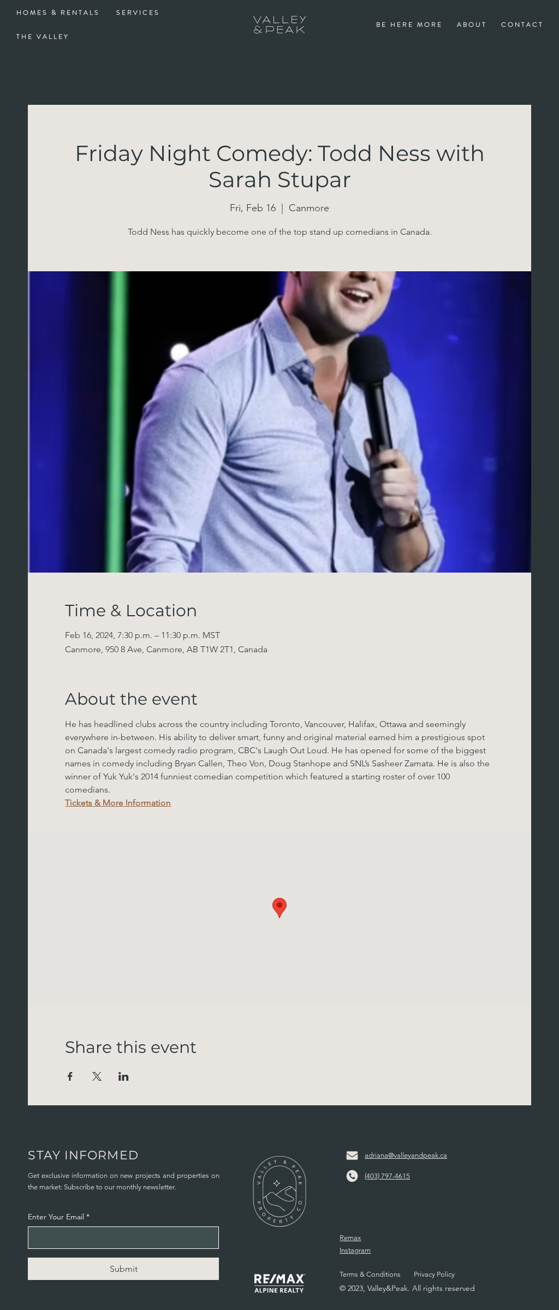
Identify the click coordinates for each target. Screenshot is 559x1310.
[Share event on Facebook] (70, 1076)
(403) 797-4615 (387, 1176)
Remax (350, 1238)
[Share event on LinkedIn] (123, 1076)
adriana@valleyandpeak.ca (406, 1155)
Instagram (355, 1250)
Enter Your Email (59, 1217)
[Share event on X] (97, 1076)
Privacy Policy (434, 1274)
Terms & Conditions (370, 1274)
